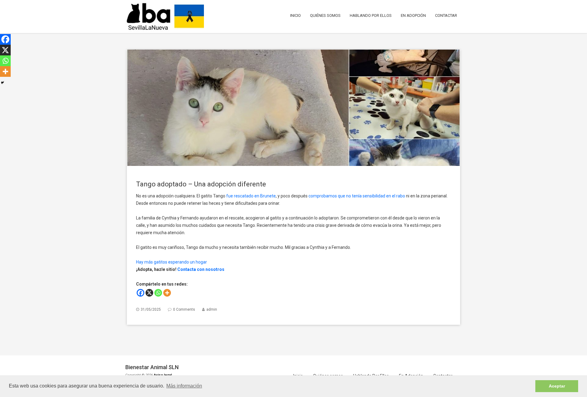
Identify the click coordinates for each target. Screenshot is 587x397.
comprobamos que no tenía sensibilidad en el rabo (356, 195)
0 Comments (184, 309)
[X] (149, 293)
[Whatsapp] (158, 293)
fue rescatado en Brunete (251, 195)
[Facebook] (140, 293)
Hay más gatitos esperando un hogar (171, 262)
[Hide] (2, 82)
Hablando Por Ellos (371, 15)
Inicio (295, 15)
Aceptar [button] (557, 386)
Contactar (446, 15)
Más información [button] (184, 385)
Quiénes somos (325, 15)
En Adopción (413, 15)
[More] (167, 293)
